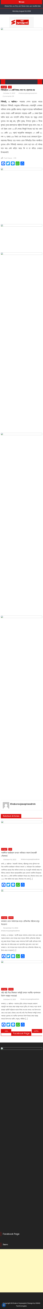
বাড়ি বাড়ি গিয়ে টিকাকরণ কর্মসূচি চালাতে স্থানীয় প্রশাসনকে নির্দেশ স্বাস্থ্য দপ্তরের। (20, 994)
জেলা (10, 87)
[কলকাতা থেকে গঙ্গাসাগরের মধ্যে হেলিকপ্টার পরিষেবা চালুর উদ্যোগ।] (21, 902)
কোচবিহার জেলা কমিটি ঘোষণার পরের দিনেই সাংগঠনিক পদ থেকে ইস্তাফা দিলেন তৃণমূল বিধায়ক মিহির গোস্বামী (38, 1031)
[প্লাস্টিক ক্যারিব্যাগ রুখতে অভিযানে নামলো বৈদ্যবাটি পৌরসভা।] (21, 833)
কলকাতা (11, 918)
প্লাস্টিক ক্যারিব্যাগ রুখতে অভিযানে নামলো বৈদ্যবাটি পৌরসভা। (19, 854)
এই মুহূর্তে (4, 87)
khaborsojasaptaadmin (28, 93)
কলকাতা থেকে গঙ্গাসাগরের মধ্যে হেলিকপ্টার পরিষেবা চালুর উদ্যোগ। (20, 923)
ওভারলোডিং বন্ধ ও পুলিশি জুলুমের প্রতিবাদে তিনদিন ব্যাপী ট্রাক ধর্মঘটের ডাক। (8, 1031)
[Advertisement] (21, 57)
